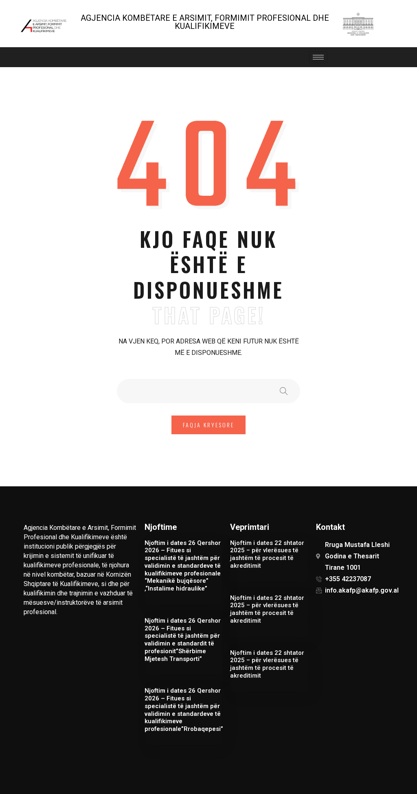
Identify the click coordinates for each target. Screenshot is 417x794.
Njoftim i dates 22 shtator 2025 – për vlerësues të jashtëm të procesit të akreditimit (267, 554)
